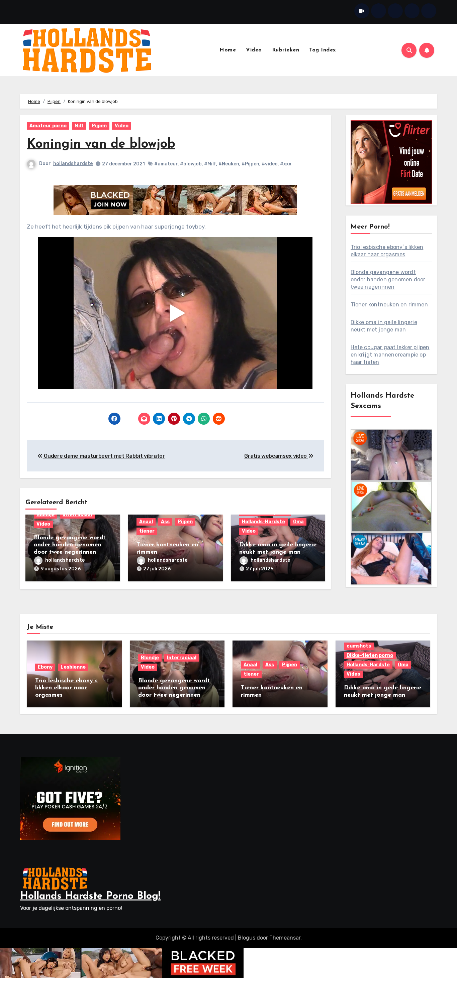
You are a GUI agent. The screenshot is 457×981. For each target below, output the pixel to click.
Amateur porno (48, 126)
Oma (298, 522)
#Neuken (228, 164)
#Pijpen (250, 164)
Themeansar (284, 938)
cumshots (359, 646)
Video (254, 50)
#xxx (285, 164)
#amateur (166, 164)
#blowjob (191, 164)
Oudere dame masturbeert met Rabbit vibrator (104, 456)
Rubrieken (285, 50)
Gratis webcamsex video (276, 456)
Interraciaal (77, 515)
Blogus (246, 938)
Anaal (146, 522)
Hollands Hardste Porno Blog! (90, 896)
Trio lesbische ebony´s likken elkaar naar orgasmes (66, 688)
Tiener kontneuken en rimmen (389, 304)
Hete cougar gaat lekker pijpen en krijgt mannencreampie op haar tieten (390, 354)
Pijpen (99, 126)
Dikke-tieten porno (370, 655)
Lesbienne (73, 667)
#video (270, 164)
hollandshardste (73, 163)
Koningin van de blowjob (101, 144)
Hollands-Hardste (263, 522)
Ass (165, 522)
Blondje (45, 515)
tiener (147, 531)
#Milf (210, 164)
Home (227, 50)
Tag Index (322, 50)
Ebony (45, 667)
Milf (79, 126)
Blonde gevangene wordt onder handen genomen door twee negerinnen (70, 545)
